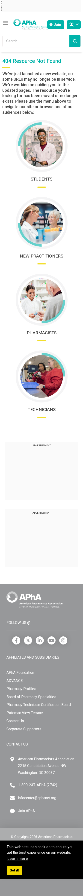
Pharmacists (41, 332)
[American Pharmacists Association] (26, 23)
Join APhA (26, 811)
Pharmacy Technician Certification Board (38, 705)
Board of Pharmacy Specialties (31, 697)
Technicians (42, 409)
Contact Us (15, 721)
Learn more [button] (17, 858)
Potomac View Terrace (24, 713)
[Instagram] (63, 640)
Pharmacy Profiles (21, 689)
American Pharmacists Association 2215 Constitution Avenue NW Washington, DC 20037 (46, 766)
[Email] (12, 798)
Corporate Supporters (23, 729)
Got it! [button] (14, 870)
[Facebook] (16, 640)
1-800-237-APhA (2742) (37, 785)
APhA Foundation (20, 672)
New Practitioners (41, 256)
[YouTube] (51, 640)
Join (57, 24)
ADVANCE (14, 680)
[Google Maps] (12, 759)
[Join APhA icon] (12, 811)
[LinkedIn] (40, 640)
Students (41, 179)
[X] (28, 640)
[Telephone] (12, 785)
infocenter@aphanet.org (37, 798)
